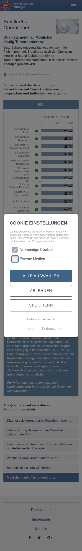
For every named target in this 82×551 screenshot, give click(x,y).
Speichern (41, 305)
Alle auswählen (41, 276)
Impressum (28, 329)
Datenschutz (52, 329)
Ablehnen (41, 291)
